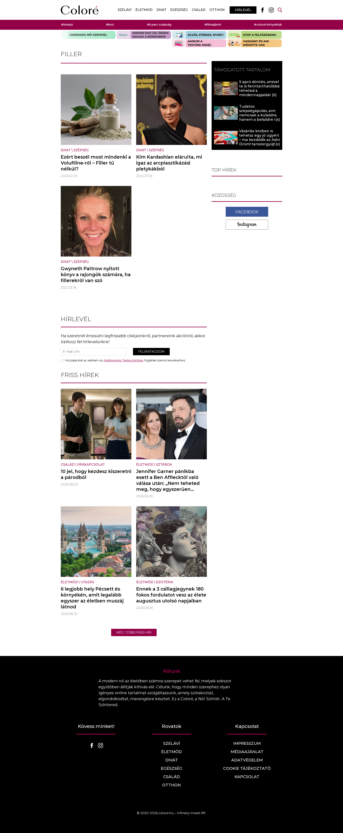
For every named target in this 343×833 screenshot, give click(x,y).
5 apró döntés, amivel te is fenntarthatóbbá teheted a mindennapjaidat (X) (259, 88)
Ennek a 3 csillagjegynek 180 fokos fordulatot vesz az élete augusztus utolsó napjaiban (171, 595)
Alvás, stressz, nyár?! (199, 35)
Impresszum (247, 743)
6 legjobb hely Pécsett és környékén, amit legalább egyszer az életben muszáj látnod (92, 598)
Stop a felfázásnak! (254, 35)
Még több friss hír (133, 632)
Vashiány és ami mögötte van (254, 43)
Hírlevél (243, 10)
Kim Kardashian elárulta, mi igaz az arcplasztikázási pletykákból (169, 163)
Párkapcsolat (91, 464)
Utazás (87, 582)
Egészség (179, 10)
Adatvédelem (247, 760)
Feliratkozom (151, 351)
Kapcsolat (247, 776)
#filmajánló (212, 24)
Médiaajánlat (247, 751)
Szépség (81, 150)
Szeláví (124, 10)
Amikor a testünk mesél (199, 43)
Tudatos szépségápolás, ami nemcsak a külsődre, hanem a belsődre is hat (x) (258, 115)
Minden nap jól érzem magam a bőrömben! (144, 35)
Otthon (216, 10)
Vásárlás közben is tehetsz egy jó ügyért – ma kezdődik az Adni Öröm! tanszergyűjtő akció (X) (259, 140)
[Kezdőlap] (79, 10)
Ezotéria (164, 582)
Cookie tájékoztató (247, 768)
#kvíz (110, 24)
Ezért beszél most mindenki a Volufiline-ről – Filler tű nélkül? (96, 163)
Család (198, 10)
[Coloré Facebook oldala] (262, 10)
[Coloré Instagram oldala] (271, 10)
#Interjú (67, 24)
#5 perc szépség (159, 24)
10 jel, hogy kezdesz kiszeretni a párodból (96, 474)
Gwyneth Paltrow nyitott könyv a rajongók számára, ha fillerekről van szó (96, 274)
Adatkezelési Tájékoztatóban (124, 360)
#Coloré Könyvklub (268, 24)
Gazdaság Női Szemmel (88, 35)
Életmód (143, 10)
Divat (161, 10)
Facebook (246, 212)
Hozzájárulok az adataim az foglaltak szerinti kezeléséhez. (125, 360)
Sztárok (164, 464)
